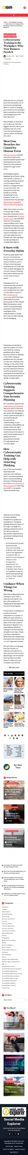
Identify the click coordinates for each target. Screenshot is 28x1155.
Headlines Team (12, 794)
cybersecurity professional (13, 406)
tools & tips (9, 1146)
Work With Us (14, 1152)
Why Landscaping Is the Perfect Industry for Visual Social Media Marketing (14, 887)
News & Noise (6, 947)
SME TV (4, 964)
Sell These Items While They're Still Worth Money (19, 707)
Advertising (5, 916)
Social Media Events (8, 966)
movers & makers (8, 1149)
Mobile (4, 942)
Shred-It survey (10, 155)
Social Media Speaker (9, 983)
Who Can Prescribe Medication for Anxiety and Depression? (15, 872)
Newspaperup (9, 1143)
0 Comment (8, 59)
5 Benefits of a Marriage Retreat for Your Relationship (14, 894)
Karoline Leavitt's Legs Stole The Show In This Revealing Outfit (19, 690)
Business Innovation (10, 34)
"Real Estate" (6, 912)
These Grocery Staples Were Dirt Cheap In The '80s (19, 724)
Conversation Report (8, 931)
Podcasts (5, 952)
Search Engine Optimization (11, 961)
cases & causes (20, 1149)
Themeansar (19, 1143)
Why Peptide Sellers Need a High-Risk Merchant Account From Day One (13, 793)
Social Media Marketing (9, 971)
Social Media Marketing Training (12, 973)
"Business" (5, 907)
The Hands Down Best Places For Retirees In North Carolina (8, 725)
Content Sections (7, 928)
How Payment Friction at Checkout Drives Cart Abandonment (14, 840)
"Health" (4, 909)
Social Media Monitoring (9, 978)
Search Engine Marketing (10, 959)
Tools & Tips (6, 988)
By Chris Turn (10, 56)
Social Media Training (10, 36)
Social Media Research (9, 980)
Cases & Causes (7, 923)
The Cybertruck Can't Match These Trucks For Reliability (8, 708)
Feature (4, 935)
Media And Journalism (9, 940)
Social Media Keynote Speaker (12, 969)
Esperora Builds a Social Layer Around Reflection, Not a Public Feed (14, 879)
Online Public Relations (9, 950)
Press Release (6, 954)
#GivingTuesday (7, 914)
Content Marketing (8, 926)
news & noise (18, 1146)
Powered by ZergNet (19, 673)
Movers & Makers (7, 945)
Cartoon (4, 921)
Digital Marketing (7, 933)
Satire (4, 957)
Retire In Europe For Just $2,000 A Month (8, 690)
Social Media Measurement (10, 976)
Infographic (5, 938)
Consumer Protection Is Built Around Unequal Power (13, 866)
